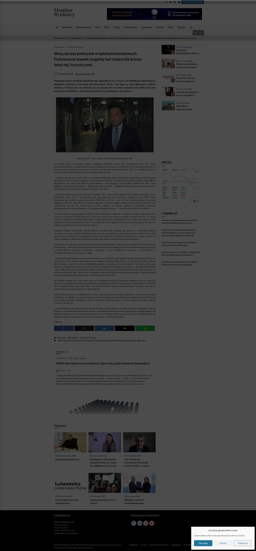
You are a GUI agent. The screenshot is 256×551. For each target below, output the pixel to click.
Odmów (222, 543)
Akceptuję (203, 543)
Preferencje (243, 543)
